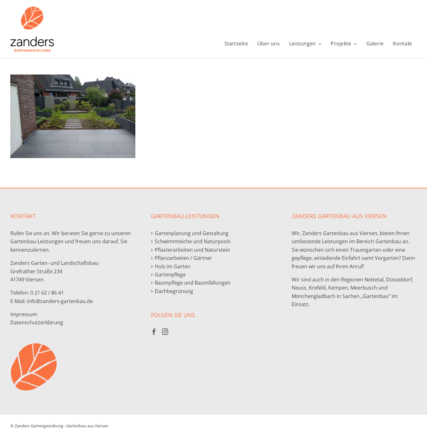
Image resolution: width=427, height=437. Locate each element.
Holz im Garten (172, 266)
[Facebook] (154, 332)
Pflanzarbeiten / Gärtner (183, 257)
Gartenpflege (170, 274)
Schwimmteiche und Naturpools (193, 241)
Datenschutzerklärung (36, 322)
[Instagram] (165, 332)
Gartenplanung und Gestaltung (192, 233)
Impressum (23, 314)
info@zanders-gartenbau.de (60, 301)
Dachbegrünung (174, 291)
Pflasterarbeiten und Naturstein (192, 249)
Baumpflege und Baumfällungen (192, 282)
